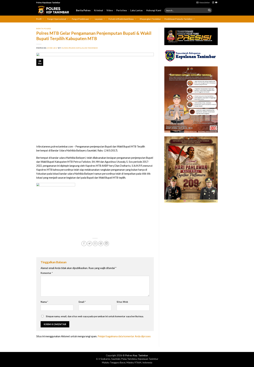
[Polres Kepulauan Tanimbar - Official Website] (53, 10)
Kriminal (98, 10)
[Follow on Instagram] (213, 3)
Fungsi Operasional (56, 19)
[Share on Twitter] (89, 243)
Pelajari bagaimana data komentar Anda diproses (124, 336)
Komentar (47, 273)
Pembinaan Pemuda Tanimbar (178, 19)
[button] (203, 2)
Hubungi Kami (153, 10)
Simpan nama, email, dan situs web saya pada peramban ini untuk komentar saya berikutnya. (95, 316)
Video (109, 10)
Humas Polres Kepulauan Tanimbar (79, 48)
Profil (38, 19)
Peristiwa (121, 10)
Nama (44, 301)
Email (82, 301)
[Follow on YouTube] (216, 3)
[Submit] (209, 10)
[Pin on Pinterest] (100, 243)
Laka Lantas (136, 10)
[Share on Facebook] (84, 243)
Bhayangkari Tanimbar (150, 19)
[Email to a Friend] (95, 243)
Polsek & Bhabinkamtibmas (121, 19)
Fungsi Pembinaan (80, 19)
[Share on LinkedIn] (106, 243)
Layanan (99, 19)
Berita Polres (83, 10)
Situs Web (122, 301)
